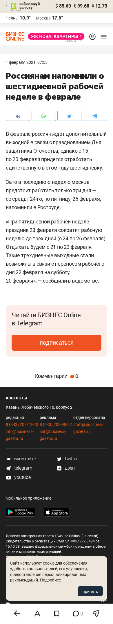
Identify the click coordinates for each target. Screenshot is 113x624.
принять (90, 591)
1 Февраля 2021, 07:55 (27, 62)
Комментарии (56, 376)
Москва (43, 18)
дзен (69, 468)
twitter (71, 458)
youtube (22, 477)
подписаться (57, 342)
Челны (12, 18)
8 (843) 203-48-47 (56, 424)
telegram (22, 468)
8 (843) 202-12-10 (22, 424)
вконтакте (24, 458)
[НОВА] (54, 36)
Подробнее (50, 580)
